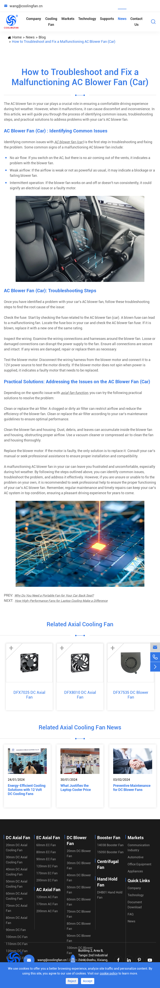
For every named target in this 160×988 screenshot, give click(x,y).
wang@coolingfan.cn (52, 960)
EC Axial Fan (48, 837)
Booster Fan (108, 837)
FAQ (130, 914)
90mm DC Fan (16, 930)
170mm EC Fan (47, 873)
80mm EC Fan (46, 852)
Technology (87, 19)
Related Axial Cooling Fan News (80, 727)
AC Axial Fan (48, 889)
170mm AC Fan (47, 904)
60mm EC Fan (46, 845)
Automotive (135, 857)
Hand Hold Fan (107, 882)
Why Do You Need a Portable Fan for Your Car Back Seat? (54, 595)
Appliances (135, 871)
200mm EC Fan (47, 880)
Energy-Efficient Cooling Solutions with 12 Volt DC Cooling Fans (26, 789)
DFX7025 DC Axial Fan (29, 694)
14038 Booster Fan (110, 845)
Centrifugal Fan (108, 864)
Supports (107, 19)
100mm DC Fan (17, 937)
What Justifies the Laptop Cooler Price (75, 787)
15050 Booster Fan (110, 852)
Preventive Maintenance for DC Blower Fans (131, 787)
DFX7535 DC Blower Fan (130, 694)
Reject (72, 981)
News (122, 19)
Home (17, 37)
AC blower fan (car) (69, 142)
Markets (67, 19)
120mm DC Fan (17, 951)
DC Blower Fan (77, 840)
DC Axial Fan (18, 837)
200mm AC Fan (47, 911)
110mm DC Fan (17, 944)
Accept (87, 981)
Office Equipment (139, 864)
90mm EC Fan (46, 859)
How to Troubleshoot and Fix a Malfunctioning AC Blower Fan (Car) (63, 41)
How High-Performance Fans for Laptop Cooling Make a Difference (61, 601)
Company (33, 19)
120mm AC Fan (47, 897)
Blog (42, 37)
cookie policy (109, 973)
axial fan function (74, 393)
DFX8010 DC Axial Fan (80, 694)
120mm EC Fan (47, 866)
